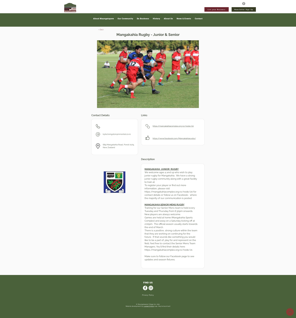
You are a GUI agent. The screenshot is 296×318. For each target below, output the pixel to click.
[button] (184, 18)
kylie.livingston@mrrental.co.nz (117, 134)
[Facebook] (243, 3)
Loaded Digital (148, 306)
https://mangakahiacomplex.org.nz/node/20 (173, 126)
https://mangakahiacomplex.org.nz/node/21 (168, 249)
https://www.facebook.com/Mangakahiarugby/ (174, 138)
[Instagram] (151, 288)
